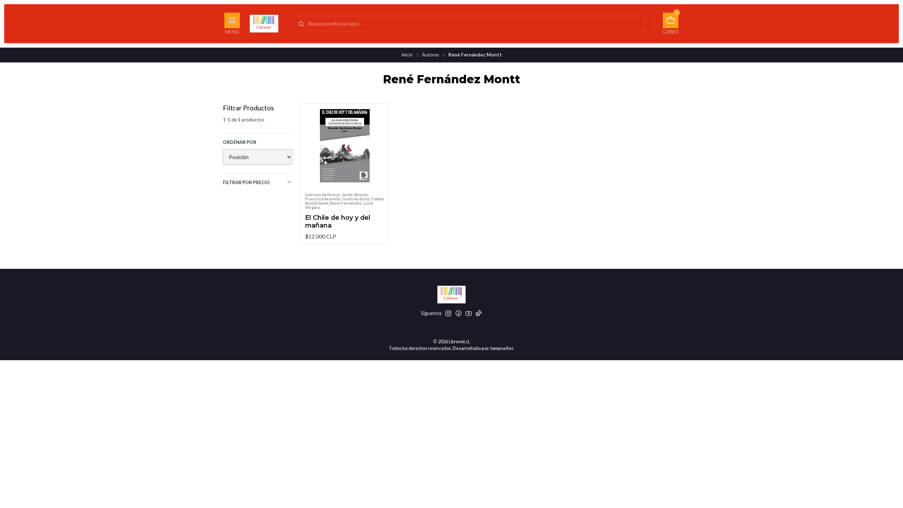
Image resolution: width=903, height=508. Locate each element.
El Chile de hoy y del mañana (337, 221)
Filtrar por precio (246, 182)
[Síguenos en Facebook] (458, 313)
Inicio (407, 55)
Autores (430, 55)
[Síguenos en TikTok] (478, 313)
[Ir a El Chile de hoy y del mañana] (344, 147)
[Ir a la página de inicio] (264, 23)
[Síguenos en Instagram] (448, 313)
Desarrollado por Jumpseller (483, 348)
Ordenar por (239, 142)
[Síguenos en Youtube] (468, 313)
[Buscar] (301, 24)
